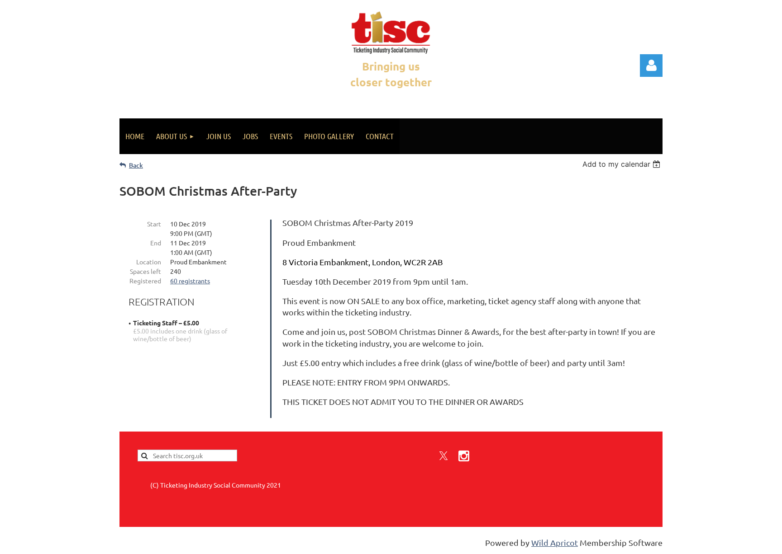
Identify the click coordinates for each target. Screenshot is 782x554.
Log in (651, 65)
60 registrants (190, 281)
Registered (145, 281)
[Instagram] (464, 456)
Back (136, 165)
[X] (443, 456)
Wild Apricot (554, 542)
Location (148, 262)
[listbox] (622, 164)
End (155, 243)
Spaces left (145, 271)
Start (154, 224)
